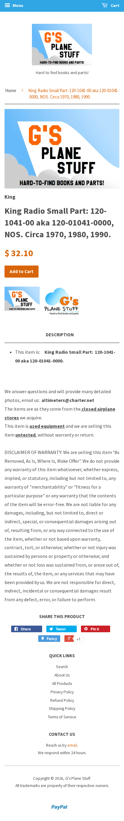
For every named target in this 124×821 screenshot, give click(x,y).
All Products (62, 683)
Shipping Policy (62, 708)
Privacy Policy (62, 692)
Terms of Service (62, 717)
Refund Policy (62, 700)
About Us (62, 675)
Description (60, 334)
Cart (114, 5)
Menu (17, 5)
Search (62, 666)
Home (10, 90)
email (72, 745)
